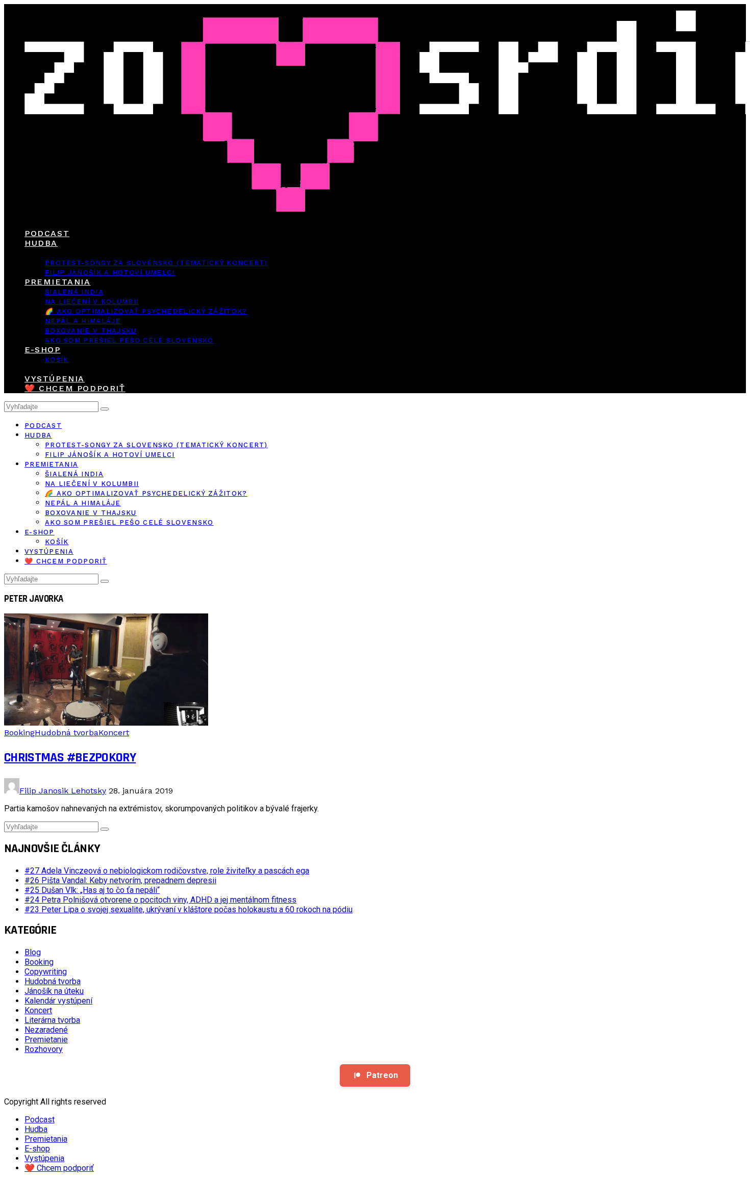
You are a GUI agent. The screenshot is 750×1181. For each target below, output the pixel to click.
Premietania (57, 282)
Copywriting (45, 972)
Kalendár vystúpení (58, 1001)
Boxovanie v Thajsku (91, 331)
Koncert (113, 732)
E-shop (42, 349)
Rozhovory (43, 1049)
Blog (32, 952)
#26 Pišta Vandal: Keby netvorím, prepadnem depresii (120, 880)
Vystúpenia (54, 378)
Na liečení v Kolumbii (92, 301)
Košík (57, 360)
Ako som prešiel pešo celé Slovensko (129, 340)
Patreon (382, 1075)
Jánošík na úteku (54, 991)
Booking (19, 732)
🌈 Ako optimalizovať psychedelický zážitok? (146, 311)
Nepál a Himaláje (83, 321)
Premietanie (46, 1039)
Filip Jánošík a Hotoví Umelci (110, 272)
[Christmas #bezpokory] (106, 723)
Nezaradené (46, 1030)
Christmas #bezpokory (70, 757)
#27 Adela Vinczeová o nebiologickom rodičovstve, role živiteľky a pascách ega (166, 871)
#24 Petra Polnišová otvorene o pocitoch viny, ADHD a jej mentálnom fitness (160, 900)
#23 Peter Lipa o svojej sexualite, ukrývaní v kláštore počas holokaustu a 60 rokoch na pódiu (188, 909)
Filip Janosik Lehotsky (62, 790)
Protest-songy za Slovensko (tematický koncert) (156, 263)
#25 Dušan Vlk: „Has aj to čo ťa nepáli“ (92, 890)
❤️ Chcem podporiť (75, 388)
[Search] (105, 408)
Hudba (41, 243)
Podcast (46, 233)
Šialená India (74, 292)
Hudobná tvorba (66, 732)
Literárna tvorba (52, 1020)
